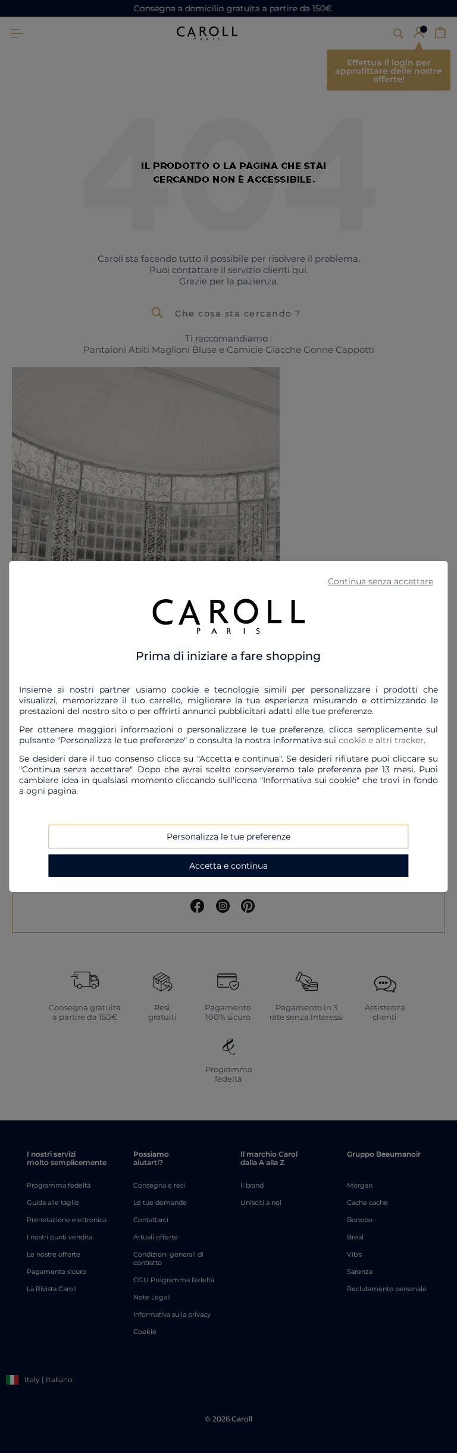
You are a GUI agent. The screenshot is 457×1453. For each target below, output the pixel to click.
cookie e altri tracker (381, 740)
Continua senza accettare (380, 581)
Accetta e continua (228, 865)
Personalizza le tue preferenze (228, 836)
